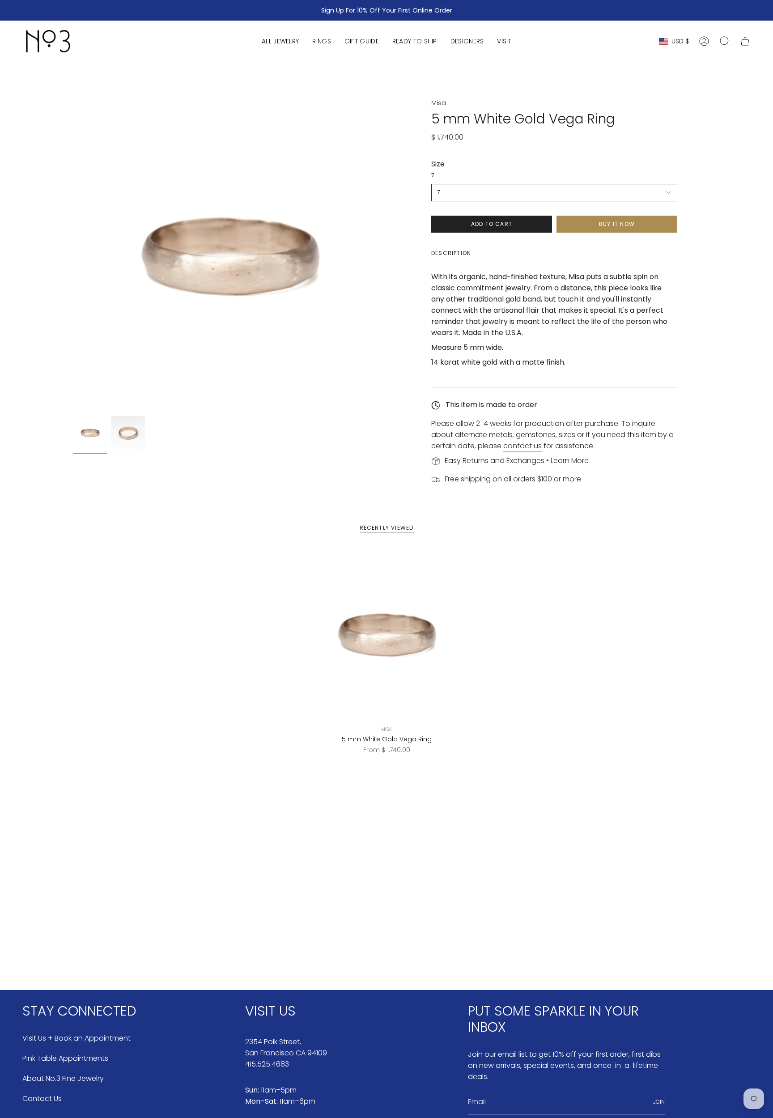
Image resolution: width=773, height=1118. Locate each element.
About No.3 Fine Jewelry (63, 1078)
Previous (73, 255)
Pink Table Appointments (65, 1058)
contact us (522, 446)
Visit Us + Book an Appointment (76, 1038)
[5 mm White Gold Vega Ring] (386, 634)
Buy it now (617, 224)
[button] (280, 41)
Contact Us (42, 1098)
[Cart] (745, 41)
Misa (438, 102)
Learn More (570, 460)
